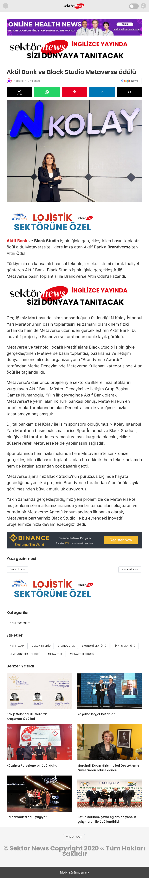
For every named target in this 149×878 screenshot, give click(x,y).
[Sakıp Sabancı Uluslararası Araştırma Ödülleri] (39, 691)
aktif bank (17, 645)
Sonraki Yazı (129, 569)
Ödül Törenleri (20, 623)
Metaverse (55, 653)
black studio (41, 645)
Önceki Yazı (17, 569)
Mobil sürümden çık (74, 872)
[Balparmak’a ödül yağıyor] (39, 794)
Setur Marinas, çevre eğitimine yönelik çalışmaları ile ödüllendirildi (106, 819)
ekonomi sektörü (94, 645)
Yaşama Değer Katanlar (96, 714)
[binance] (74, 547)
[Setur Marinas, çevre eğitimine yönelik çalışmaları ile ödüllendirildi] (109, 794)
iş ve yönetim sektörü (25, 653)
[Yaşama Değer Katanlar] (109, 691)
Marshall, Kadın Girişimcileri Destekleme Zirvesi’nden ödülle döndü (108, 767)
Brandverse (66, 645)
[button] (19, 92)
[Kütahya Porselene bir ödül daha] (39, 742)
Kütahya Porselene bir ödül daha (32, 765)
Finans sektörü (124, 645)
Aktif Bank (17, 240)
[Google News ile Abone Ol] (129, 81)
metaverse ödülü (82, 653)
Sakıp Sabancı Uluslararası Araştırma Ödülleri (27, 716)
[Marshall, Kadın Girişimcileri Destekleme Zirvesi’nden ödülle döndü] (109, 742)
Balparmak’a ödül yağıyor (27, 817)
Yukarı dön (74, 837)
